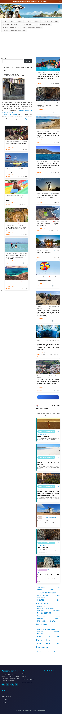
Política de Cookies (6, 696)
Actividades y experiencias (10, 24)
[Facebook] (3, 684)
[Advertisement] (31, 43)
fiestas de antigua (41, 597)
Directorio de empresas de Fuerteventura (14, 30)
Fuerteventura (42, 616)
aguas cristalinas (41, 587)
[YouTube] (16, 684)
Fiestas (24, 676)
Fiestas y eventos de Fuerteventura (32, 27)
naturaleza (40, 627)
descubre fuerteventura (46, 593)
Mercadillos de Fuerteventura (11, 27)
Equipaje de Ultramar (11, 114)
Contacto (4, 702)
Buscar (4, 58)
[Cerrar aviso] (60, 1)
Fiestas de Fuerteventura (48, 602)
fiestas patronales (45, 613)
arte (59, 587)
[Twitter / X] (12, 684)
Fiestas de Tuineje (56, 610)
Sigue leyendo (26, 119)
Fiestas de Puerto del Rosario (45, 608)
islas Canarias (40, 618)
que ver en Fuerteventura (48, 638)
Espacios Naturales (45, 24)
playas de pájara (40, 631)
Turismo (39, 654)
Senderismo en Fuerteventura (47, 652)
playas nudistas (57, 631)
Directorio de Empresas (28, 679)
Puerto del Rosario (41, 633)
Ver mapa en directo (42, 1)
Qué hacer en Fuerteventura (28, 24)
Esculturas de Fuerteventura (50, 21)
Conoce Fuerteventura (16, 21)
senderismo (39, 649)
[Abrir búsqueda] (59, 6)
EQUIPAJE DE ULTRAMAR (14, 75)
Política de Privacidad (7, 694)
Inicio (4, 21)
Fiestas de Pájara (40, 610)
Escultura (57, 595)
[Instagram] (7, 684)
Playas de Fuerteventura (32, 21)
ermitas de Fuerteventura (43, 595)
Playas (23, 673)
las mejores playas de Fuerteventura (48, 622)
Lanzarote (57, 618)
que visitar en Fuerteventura (48, 645)
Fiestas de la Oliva (41, 606)
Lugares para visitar (27, 682)
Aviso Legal (4, 699)
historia (58, 616)
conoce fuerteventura (45, 590)
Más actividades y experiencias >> (48, 397)
